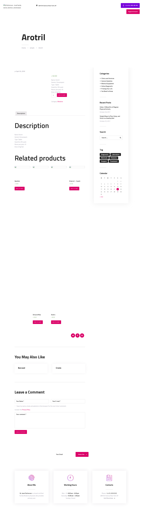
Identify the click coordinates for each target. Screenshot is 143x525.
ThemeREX (71, 510)
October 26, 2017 (105, 112)
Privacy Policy (26, 410)
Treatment (113, 161)
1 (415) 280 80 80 (111, 493)
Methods (104, 158)
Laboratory (115, 154)
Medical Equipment (107, 83)
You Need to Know (107, 91)
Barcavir (21, 368)
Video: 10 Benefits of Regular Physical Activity (109, 108)
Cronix (58, 368)
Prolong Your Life (106, 89)
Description (21, 113)
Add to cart (62, 95)
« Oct (101, 197)
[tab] (21, 113)
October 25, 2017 (105, 121)
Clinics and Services (107, 78)
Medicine (60, 101)
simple (32, 48)
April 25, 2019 (20, 71)
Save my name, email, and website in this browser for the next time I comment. (41, 406)
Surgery (104, 161)
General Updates (106, 81)
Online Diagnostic (107, 86)
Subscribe (81, 454)
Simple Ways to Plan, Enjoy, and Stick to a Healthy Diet (110, 117)
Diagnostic (104, 154)
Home (24, 48)
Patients (114, 158)
